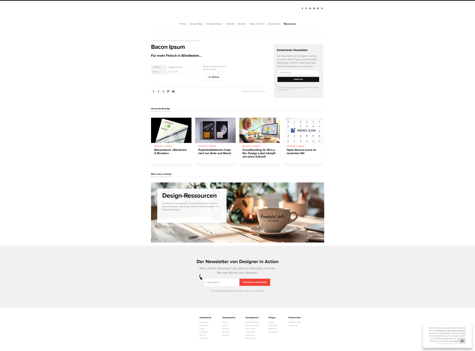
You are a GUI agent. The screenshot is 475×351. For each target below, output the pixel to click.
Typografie (204, 325)
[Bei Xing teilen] (163, 91)
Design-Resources (175, 41)
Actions (226, 325)
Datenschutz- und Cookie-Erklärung (451, 330)
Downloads (274, 23)
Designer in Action (164, 8)
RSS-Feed (272, 329)
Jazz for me (293, 325)
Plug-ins (226, 335)
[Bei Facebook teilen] (158, 91)
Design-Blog (196, 23)
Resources (290, 23)
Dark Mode (318, 8)
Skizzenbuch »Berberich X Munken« (170, 151)
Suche (322, 8)
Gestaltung (204, 322)
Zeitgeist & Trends (192, 41)
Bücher (242, 23)
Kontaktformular (252, 322)
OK (462, 341)
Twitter (271, 322)
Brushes (226, 329)
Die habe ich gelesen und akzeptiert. (238, 291)
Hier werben (251, 329)
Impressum (454, 341)
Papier (202, 329)
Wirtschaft (204, 338)
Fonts (225, 322)
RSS (310, 8)
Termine (230, 23)
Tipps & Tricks (257, 23)
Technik (203, 335)
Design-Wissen (214, 23)
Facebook (302, 8)
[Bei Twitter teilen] (153, 91)
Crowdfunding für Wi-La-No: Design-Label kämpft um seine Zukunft (258, 153)
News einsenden (252, 325)
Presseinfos (250, 332)
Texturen (226, 332)
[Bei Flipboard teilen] (168, 91)
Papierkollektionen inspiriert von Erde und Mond (214, 151)
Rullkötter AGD (294, 322)
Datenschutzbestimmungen (294, 87)
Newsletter (273, 332)
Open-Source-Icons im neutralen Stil (301, 151)
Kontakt (314, 8)
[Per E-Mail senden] (173, 91)
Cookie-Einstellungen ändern (447, 344)
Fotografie (204, 332)
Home (182, 23)
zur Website (213, 77)
